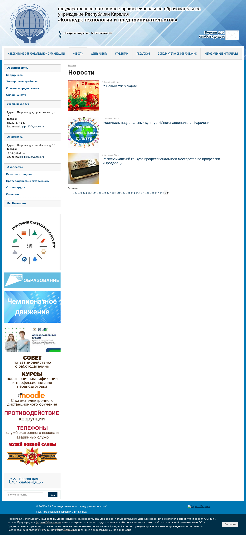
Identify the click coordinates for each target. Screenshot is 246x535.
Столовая (12, 194)
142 (133, 192)
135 (99, 192)
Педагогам (143, 53)
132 (85, 192)
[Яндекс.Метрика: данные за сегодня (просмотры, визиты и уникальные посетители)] (199, 506)
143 (138, 192)
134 (94, 192)
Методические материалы (221, 53)
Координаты (14, 75)
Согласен (230, 524)
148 (162, 192)
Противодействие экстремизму (27, 181)
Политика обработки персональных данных (61, 511)
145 (147, 192)
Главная (72, 65)
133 (89, 192)
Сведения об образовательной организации (36, 53)
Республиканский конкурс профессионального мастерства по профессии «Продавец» (161, 161)
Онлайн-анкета (16, 95)
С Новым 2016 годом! (119, 86)
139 (118, 192)
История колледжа (19, 174)
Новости (78, 53)
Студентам (121, 53)
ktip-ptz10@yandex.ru (31, 126)
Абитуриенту (99, 53)
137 (109, 192)
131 (80, 192)
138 (114, 192)
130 (75, 192)
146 (152, 192)
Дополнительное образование (177, 53)
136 (104, 192)
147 (157, 192)
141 (128, 192)
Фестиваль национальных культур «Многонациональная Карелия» (156, 123)
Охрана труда (15, 187)
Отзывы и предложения (22, 88)
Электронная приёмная (21, 81)
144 (142, 192)
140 (123, 192)
